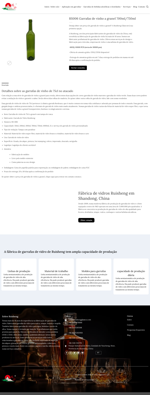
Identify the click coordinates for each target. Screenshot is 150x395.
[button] (9, 63)
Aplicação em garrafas (71, 7)
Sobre (129, 320)
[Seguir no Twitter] (74, 353)
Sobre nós (55, 7)
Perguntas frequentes (136, 330)
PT (98, 353)
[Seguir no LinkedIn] (78, 353)
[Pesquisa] (147, 6)
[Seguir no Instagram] (70, 353)
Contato (141, 7)
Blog (135, 7)
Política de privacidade (84, 380)
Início (46, 7)
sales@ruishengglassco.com (80, 320)
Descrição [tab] (5, 85)
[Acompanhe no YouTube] (82, 353)
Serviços (127, 7)
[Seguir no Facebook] (66, 353)
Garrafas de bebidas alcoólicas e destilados (102, 7)
